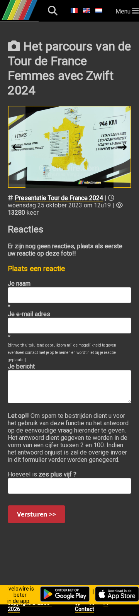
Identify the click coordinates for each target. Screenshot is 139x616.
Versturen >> (36, 514)
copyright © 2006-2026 (30, 606)
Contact (84, 609)
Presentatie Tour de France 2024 (59, 198)
